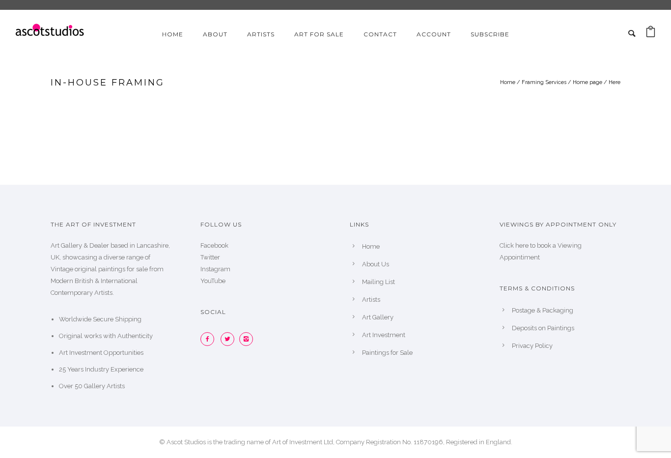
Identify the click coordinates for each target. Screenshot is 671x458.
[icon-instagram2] (248, 339)
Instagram (215, 269)
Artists (261, 34)
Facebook (214, 245)
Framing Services (544, 82)
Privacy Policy (532, 345)
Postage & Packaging (542, 310)
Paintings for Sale (387, 352)
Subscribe (490, 34)
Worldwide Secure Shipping (100, 319)
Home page (587, 82)
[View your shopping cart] (650, 34)
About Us (375, 264)
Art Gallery (377, 317)
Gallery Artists (104, 386)
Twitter (210, 257)
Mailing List (378, 282)
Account (434, 34)
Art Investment (383, 335)
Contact (380, 34)
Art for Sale (319, 34)
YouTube (212, 281)
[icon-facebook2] (209, 339)
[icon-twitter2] (230, 339)
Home (172, 34)
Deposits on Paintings (543, 328)
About (215, 34)
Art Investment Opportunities (101, 352)
